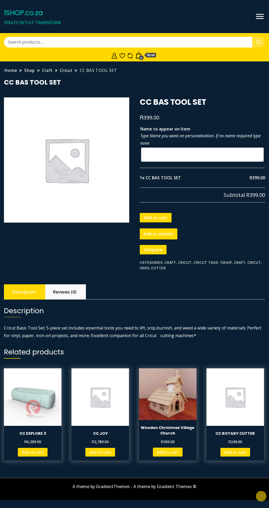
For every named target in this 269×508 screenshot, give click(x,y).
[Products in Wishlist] (122, 55)
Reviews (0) (64, 292)
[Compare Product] (130, 55)
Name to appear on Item (165, 129)
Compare (153, 250)
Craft (170, 262)
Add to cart (155, 218)
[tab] (24, 292)
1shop (226, 262)
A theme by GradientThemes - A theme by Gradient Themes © (134, 486)
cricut (254, 262)
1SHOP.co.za (23, 13)
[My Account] (114, 55)
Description (24, 292)
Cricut (185, 262)
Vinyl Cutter (153, 267)
